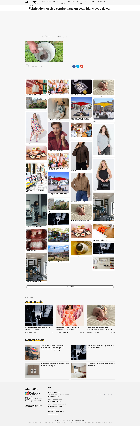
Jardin (43, 1)
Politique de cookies (54, 401)
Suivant (60, 36)
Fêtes (87, 1)
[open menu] (113, 2)
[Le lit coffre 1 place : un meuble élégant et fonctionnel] (78, 370)
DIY (73, 1)
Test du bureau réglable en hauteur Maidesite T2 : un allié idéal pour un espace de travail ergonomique (52, 348)
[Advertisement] (70, 23)
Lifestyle (94, 1)
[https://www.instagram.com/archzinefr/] (100, 394)
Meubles (55, 1)
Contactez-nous (53, 409)
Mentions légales (53, 414)
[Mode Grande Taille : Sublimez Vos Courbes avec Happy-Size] (70, 315)
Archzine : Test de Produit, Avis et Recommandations (58, 395)
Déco (69, 1)
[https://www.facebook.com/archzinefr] (97, 394)
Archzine (32, 2)
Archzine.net (102, 1)
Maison (49, 1)
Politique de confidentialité (57, 404)
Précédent (50, 36)
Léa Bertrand (33, 332)
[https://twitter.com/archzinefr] (108, 394)
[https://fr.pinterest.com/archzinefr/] (112, 394)
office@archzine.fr (29, 408)
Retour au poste (35, 66)
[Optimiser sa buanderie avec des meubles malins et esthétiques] (32, 370)
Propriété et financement (56, 411)
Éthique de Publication (55, 406)
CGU (49, 387)
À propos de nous (53, 389)
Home (26, 5)
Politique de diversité (55, 399)
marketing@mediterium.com (35, 405)
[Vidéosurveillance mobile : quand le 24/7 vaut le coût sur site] (39, 315)
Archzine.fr (33, 389)
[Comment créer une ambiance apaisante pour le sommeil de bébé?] (101, 315)
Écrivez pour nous (54, 392)
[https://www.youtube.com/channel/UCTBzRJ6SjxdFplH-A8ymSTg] (104, 394)
